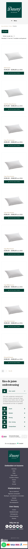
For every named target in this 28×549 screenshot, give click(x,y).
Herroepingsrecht (14, 502)
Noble (14, 482)
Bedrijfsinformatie (14, 512)
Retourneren (14, 500)
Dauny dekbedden (4, 26)
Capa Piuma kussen (9, 140)
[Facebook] (14, 526)
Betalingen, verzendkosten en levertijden (14, 495)
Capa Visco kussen (9, 176)
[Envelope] (10, 526)
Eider (14, 471)
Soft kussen (7, 67)
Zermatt (14, 484)
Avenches (14, 468)
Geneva (14, 479)
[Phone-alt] (7, 526)
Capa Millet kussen (9, 285)
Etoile (14, 473)
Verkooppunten (14, 514)
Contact (14, 509)
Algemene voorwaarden (14, 493)
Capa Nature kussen (9, 321)
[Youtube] (17, 526)
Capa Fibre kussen (9, 212)
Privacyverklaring (14, 516)
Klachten (14, 518)
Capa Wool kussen (9, 248)
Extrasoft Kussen (8, 357)
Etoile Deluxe (14, 475)
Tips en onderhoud (14, 491)
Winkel (10, 26)
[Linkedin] (21, 526)
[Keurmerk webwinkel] (14, 436)
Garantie (14, 498)
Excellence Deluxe (14, 477)
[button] (4, 544)
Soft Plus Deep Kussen (10, 104)
